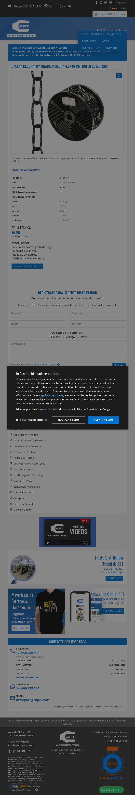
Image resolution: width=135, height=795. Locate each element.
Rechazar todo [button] (68, 419)
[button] (31, 420)
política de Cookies (52, 395)
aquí (47, 409)
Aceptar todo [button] (103, 419)
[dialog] (67, 397)
